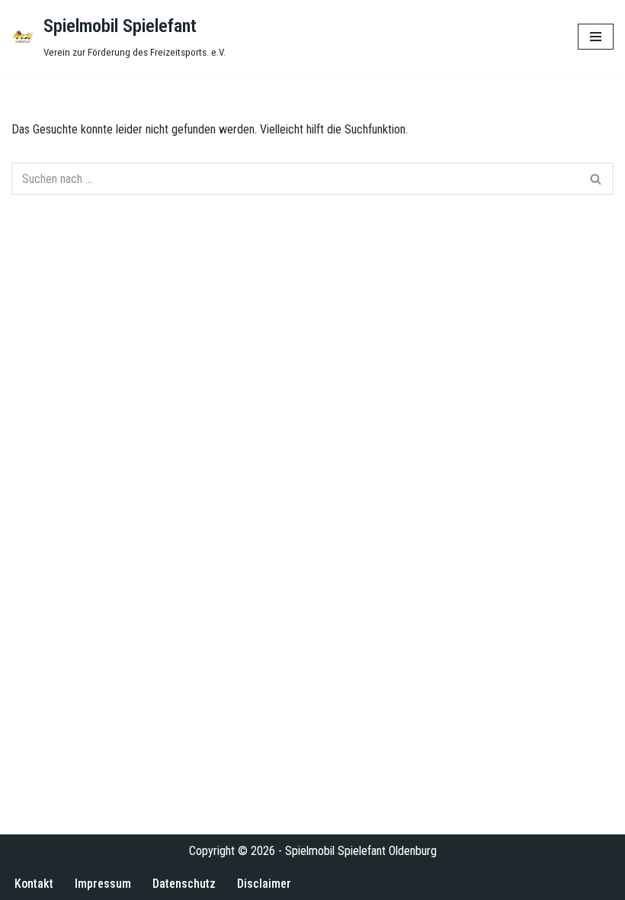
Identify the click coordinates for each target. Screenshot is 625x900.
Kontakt (33, 883)
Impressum (103, 883)
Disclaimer (264, 883)
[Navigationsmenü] (596, 37)
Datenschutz (184, 883)
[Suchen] (596, 178)
